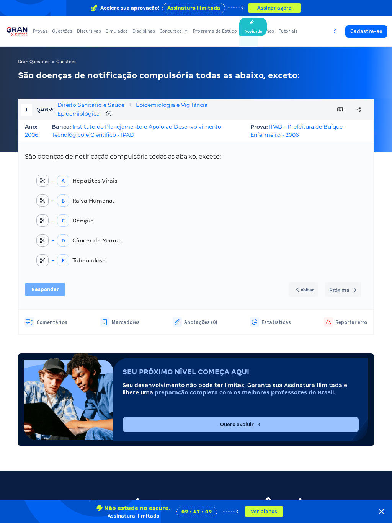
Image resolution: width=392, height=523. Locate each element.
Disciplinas (143, 31)
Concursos (171, 31)
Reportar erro (351, 322)
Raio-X (248, 31)
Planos (267, 31)
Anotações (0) (200, 322)
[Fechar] (381, 511)
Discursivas (89, 31)
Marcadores (126, 322)
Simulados (117, 31)
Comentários (51, 322)
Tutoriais (288, 31)
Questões (62, 31)
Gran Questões (34, 61)
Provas (40, 31)
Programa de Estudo (215, 31)
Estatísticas (276, 322)
